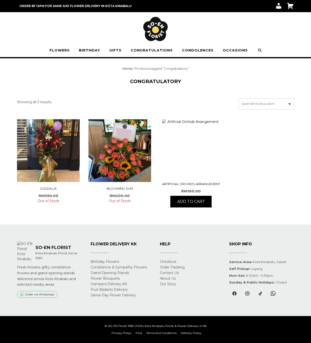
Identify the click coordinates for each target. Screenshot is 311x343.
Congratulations (152, 50)
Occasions (235, 50)
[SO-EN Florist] (155, 29)
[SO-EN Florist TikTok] (260, 293)
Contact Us (169, 273)
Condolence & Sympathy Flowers (119, 267)
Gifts (115, 50)
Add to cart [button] (191, 201)
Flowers (60, 50)
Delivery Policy (191, 333)
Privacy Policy (121, 333)
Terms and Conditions (161, 333)
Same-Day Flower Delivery (113, 295)
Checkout (168, 261)
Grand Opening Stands (110, 273)
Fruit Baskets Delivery (109, 289)
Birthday (89, 50)
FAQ (139, 333)
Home (127, 68)
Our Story (168, 284)
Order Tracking (172, 267)
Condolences (198, 50)
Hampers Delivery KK (109, 284)
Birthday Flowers (105, 261)
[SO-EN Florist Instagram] (247, 293)
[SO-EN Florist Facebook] (234, 293)
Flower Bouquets (105, 278)
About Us (168, 278)
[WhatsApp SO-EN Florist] (273, 293)
